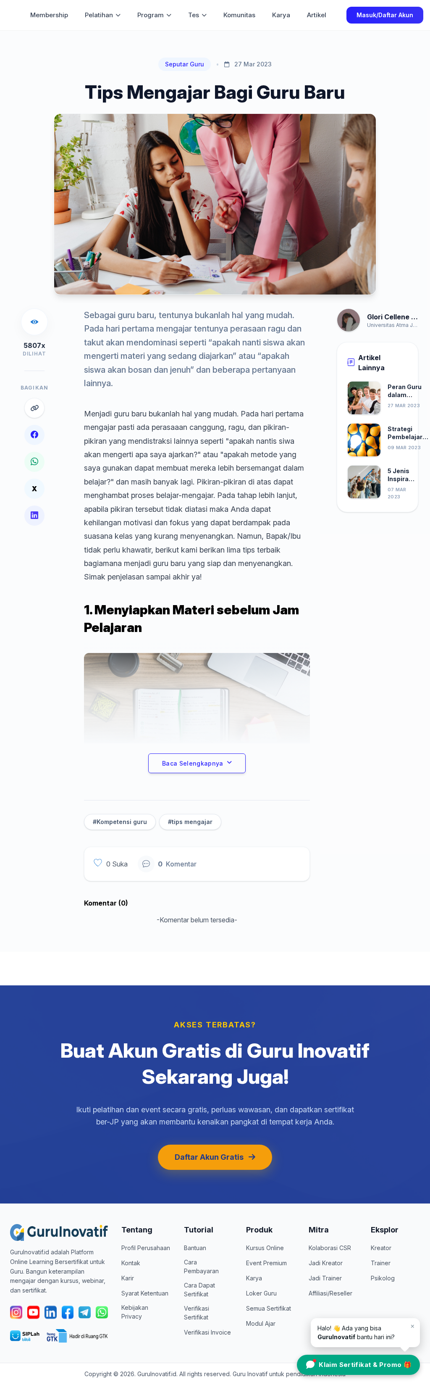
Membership (49, 15)
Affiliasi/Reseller (330, 1293)
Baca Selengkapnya (192, 763)
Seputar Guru (184, 64)
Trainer (381, 1263)
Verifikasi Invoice (207, 1332)
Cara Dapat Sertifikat (199, 1290)
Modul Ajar (260, 1323)
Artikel (316, 15)
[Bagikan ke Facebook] (34, 435)
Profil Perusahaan (145, 1247)
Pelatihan (99, 15)
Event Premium (266, 1263)
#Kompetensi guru (120, 821)
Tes (193, 15)
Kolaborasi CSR (330, 1247)
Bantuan (195, 1247)
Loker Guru (261, 1293)
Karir (127, 1278)
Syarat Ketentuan (144, 1293)
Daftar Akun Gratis (209, 1157)
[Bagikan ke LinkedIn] (34, 516)
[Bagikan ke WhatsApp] (34, 462)
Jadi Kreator (326, 1263)
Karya (281, 15)
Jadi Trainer (325, 1278)
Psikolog (383, 1278)
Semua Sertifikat (268, 1308)
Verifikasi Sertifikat (196, 1313)
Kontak (130, 1263)
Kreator (381, 1247)
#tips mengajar (190, 821)
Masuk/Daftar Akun (385, 14)
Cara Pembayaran (201, 1266)
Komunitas (239, 15)
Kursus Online (265, 1247)
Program (150, 15)
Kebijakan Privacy (134, 1312)
